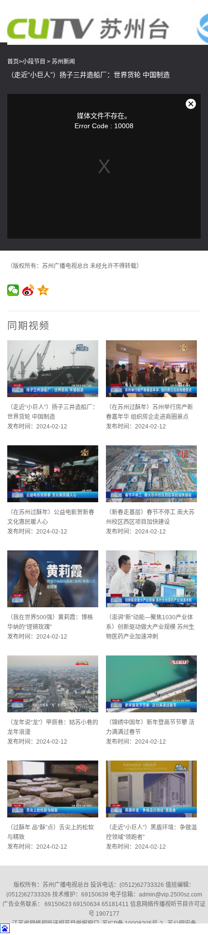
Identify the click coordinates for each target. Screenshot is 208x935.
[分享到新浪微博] (28, 290)
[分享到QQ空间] (43, 290)
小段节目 (33, 61)
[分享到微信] (13, 290)
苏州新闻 (63, 61)
